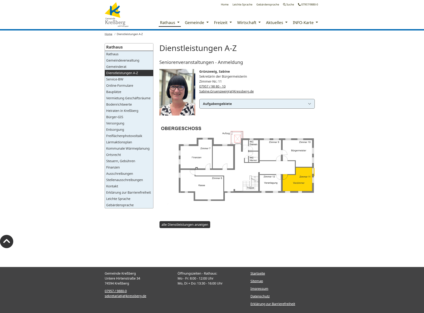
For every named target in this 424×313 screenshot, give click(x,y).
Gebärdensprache (267, 4)
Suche (290, 4)
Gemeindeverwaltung (122, 60)
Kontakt (112, 186)
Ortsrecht (113, 154)
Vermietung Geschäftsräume (128, 98)
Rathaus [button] (168, 22)
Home (225, 4)
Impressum (259, 288)
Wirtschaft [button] (247, 22)
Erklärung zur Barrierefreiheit (128, 192)
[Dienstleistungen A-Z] (117, 14)
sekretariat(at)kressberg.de (125, 296)
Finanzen (113, 167)
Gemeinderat (116, 66)
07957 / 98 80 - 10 (212, 86)
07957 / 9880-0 (116, 291)
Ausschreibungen (119, 173)
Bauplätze (113, 92)
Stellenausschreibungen (124, 180)
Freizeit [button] (221, 22)
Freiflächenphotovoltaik (124, 136)
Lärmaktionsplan (119, 142)
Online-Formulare (119, 85)
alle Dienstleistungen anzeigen (184, 224)
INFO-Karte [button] (304, 22)
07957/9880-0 (309, 4)
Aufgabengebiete (217, 103)
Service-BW (114, 79)
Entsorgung (115, 129)
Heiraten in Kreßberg (122, 110)
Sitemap (256, 281)
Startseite (257, 273)
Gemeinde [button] (195, 22)
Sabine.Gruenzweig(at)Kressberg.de (226, 91)
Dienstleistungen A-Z (122, 73)
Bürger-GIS (114, 117)
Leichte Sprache (242, 4)
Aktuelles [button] (275, 22)
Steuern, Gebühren (120, 161)
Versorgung (115, 123)
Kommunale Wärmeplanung (128, 148)
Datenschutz (260, 296)
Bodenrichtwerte (119, 104)
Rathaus (114, 47)
